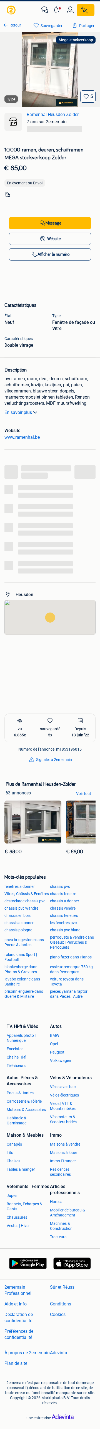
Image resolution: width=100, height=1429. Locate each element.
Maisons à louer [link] (63, 1152)
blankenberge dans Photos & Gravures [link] (20, 969)
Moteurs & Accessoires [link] (26, 1109)
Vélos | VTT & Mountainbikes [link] (63, 1106)
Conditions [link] (60, 1303)
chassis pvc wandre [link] (21, 908)
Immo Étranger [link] (63, 1161)
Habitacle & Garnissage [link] (16, 1120)
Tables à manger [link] (21, 1169)
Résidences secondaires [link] (60, 1172)
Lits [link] (10, 1152)
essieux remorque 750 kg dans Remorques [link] (71, 969)
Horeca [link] (56, 1201)
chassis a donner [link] (64, 901)
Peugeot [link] (57, 1052)
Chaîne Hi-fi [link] (16, 1057)
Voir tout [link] (83, 793)
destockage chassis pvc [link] (24, 901)
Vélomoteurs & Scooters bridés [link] (63, 1119)
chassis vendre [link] (63, 908)
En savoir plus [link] (18, 412)
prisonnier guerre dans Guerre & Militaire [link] (23, 994)
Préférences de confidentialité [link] (18, 1334)
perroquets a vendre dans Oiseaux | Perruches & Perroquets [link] (72, 942)
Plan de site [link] (15, 1363)
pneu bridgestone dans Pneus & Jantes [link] (24, 942)
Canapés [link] (14, 1144)
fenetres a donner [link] (19, 886)
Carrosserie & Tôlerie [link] (24, 1101)
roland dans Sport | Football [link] (20, 957)
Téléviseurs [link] (16, 1065)
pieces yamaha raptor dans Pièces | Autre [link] (69, 994)
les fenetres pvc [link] (63, 922)
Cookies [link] (58, 1314)
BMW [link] (54, 1035)
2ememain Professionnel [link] (17, 1290)
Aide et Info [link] (15, 1303)
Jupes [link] (12, 1195)
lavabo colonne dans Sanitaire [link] (22, 981)
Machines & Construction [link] (61, 1226)
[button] (57, 10)
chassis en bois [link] (17, 915)
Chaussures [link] (17, 1217)
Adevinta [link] (58, 1352)
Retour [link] (15, 25)
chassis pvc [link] (60, 886)
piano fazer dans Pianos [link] (71, 957)
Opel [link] (54, 1044)
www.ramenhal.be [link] (22, 437)
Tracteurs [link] (58, 1237)
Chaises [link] (13, 1161)
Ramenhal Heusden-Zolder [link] (53, 114)
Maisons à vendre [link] (65, 1144)
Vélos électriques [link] (64, 1095)
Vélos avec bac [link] (63, 1087)
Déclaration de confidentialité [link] (18, 1317)
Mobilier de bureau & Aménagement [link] (67, 1212)
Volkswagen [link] (60, 1060)
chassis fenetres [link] (64, 915)
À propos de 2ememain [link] (27, 1352)
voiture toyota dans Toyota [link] (67, 981)
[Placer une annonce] (85, 10)
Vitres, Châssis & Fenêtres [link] (26, 893)
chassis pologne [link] (18, 930)
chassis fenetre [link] (63, 893)
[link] (12, 10)
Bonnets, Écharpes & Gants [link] (24, 1206)
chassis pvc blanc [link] (65, 930)
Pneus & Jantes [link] (20, 1093)
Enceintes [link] (15, 1049)
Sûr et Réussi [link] (63, 1287)
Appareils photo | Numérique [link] (21, 1038)
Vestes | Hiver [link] (18, 1225)
